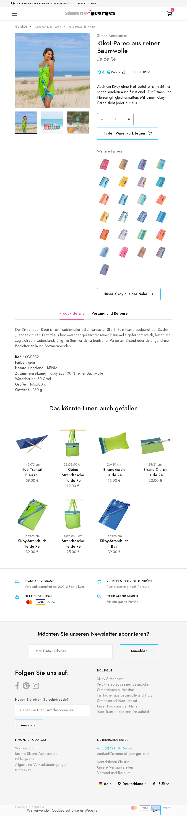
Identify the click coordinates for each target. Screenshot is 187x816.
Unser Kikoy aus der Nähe (126, 294)
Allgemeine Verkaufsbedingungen (41, 764)
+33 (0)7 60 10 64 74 (114, 748)
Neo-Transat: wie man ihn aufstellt (124, 711)
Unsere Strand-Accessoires (36, 753)
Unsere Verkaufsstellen (115, 767)
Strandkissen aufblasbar (115, 689)
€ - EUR (140, 72)
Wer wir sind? (25, 748)
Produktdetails (72, 313)
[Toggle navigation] (14, 14)
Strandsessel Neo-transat (117, 700)
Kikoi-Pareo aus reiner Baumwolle (123, 684)
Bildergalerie (24, 759)
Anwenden (29, 725)
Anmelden (139, 651)
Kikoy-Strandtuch (110, 678)
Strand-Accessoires (112, 35)
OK (155, 810)
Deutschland (132, 783)
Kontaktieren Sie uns (113, 761)
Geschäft (21, 27)
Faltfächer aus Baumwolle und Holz (124, 695)
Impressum (23, 770)
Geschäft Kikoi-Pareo (47, 27)
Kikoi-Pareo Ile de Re (82, 27)
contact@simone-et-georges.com (123, 753)
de (106, 783)
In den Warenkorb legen (125, 133)
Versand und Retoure (109, 313)
